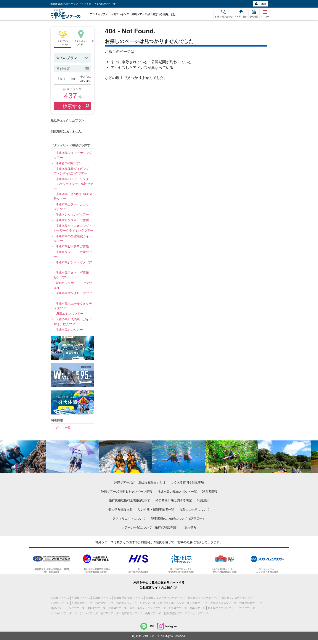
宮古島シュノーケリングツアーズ (135, 603)
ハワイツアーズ (246, 608)
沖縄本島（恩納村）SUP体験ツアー (73, 196)
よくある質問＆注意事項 (187, 482)
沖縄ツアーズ (200, 603)
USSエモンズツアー (69, 313)
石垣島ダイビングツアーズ (203, 597)
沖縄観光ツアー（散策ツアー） (73, 254)
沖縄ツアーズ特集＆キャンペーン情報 (126, 491)
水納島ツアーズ (117, 608)
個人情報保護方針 (120, 509)
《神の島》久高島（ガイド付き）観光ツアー (73, 321)
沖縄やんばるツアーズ (223, 603)
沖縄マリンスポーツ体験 (72, 220)
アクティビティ (99, 14)
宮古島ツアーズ (104, 603)
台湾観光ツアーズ (132, 613)
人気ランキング (120, 14)
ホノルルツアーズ (61, 613)
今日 (62, 79)
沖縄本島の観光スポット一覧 (177, 491)
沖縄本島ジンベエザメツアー (73, 264)
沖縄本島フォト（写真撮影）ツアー (71, 274)
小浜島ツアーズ (81, 597)
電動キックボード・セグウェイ (73, 285)
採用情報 (190, 527)
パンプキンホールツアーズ (173, 603)
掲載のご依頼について (194, 509)
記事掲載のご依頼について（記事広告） (178, 518)
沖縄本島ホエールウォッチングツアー (73, 305)
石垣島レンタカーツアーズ (237, 597)
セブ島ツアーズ (110, 613)
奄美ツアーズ (197, 608)
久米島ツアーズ (178, 608)
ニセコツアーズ (199, 613)
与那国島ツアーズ (82, 603)
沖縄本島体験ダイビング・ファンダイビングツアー (73, 171)
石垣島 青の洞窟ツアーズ (128, 597)
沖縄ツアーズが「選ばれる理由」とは (154, 14)
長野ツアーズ (153, 613)
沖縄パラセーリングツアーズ (68, 608)
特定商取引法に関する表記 (174, 500)
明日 (74, 79)
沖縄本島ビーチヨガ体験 (72, 246)
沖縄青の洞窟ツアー (69, 163)
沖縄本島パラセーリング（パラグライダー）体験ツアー (73, 183)
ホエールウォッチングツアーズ (147, 608)
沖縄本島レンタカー (69, 329)
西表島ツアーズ (60, 597)
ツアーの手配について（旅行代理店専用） (150, 527)
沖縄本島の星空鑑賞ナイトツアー (73, 238)
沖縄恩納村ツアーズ (251, 603)
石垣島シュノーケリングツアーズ (165, 597)
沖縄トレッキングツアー (72, 214)
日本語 (262, 4)
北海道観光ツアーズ (175, 613)
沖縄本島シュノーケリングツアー (73, 155)
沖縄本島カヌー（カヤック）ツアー (71, 206)
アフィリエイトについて (129, 518)
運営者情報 (209, 491)
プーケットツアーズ (86, 613)
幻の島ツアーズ (60, 603)
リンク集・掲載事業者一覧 (156, 509)
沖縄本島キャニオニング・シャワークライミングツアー (73, 227)
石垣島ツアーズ (102, 597)
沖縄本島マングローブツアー (73, 295)
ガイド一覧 (63, 427)
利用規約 (203, 500)
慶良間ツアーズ (96, 608)
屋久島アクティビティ (221, 608)
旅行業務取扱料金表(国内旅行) (129, 500)
